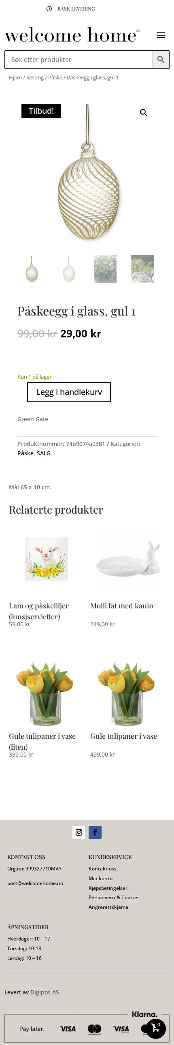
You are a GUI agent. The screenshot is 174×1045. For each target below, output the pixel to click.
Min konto (100, 878)
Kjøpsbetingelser (108, 888)
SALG (44, 453)
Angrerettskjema (108, 907)
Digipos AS (44, 992)
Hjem (15, 77)
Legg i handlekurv (69, 391)
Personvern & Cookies (114, 897)
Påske (55, 77)
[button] (143, 112)
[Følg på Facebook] (95, 832)
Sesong (35, 77)
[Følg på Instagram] (78, 832)
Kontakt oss (103, 868)
